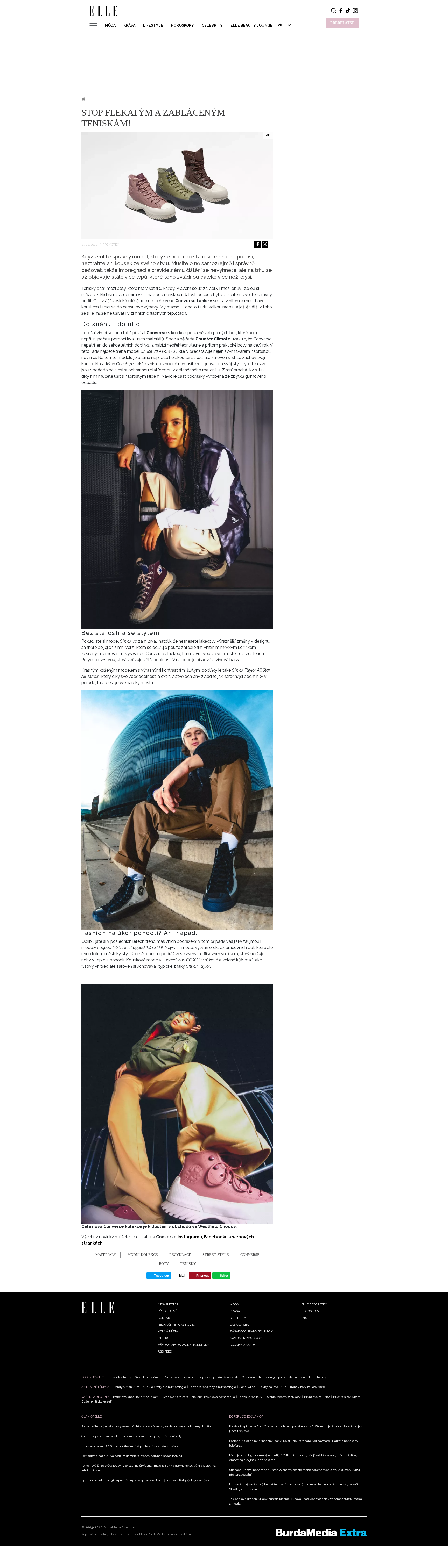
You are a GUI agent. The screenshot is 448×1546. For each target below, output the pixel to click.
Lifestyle (153, 25)
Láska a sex (239, 1324)
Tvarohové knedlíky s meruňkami (136, 1397)
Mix (304, 1318)
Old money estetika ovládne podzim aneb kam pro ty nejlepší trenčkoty (131, 1436)
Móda (110, 25)
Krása (129, 25)
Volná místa (168, 1331)
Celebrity (212, 25)
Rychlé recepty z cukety (283, 1397)
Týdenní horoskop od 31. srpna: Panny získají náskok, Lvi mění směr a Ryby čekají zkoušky (145, 1480)
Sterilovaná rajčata (175, 1397)
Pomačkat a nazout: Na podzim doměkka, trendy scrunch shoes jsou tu (131, 1456)
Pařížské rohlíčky (250, 1397)
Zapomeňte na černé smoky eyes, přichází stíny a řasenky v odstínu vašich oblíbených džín (146, 1426)
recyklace (180, 1255)
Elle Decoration (314, 1304)
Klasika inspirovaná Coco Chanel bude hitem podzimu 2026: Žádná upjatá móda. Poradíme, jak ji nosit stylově (295, 1429)
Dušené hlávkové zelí (96, 1401)
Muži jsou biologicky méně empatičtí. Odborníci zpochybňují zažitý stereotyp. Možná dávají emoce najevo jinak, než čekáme (293, 1458)
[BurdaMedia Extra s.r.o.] (321, 1532)
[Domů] (97, 1307)
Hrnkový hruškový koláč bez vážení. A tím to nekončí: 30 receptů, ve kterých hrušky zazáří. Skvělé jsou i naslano (294, 1487)
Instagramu (190, 1236)
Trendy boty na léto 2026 (307, 1387)
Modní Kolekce (143, 1255)
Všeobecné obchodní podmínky (183, 1345)
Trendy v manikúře (126, 1387)
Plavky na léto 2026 (272, 1387)
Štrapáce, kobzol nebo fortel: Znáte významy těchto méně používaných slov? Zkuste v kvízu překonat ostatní (294, 1472)
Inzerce (164, 1338)
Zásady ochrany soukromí (252, 1331)
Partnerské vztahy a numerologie (212, 1387)
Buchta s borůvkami (347, 1397)
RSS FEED (165, 1351)
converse (250, 1255)
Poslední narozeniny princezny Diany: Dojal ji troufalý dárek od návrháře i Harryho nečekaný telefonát (293, 1443)
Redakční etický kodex (176, 1324)
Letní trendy (317, 1377)
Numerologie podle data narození (282, 1377)
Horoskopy (182, 25)
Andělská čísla (228, 1377)
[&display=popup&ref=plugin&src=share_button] (257, 244)
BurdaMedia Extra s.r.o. (119, 1527)
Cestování (249, 1377)
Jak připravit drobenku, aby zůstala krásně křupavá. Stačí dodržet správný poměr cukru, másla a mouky (295, 1501)
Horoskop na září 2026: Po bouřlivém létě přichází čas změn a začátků (130, 1446)
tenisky (188, 1264)
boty (164, 1264)
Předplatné (167, 1311)
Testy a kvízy (205, 1377)
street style (215, 1255)
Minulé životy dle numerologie (164, 1387)
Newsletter (168, 1304)
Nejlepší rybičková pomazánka (213, 1397)
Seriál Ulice (247, 1387)
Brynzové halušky (317, 1397)
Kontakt (165, 1318)
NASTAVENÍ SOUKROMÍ (246, 1338)
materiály (105, 1255)
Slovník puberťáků (147, 1377)
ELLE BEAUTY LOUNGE (251, 25)
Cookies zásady (242, 1345)
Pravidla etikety (120, 1377)
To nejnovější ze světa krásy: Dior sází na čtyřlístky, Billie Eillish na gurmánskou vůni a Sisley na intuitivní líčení (148, 1468)
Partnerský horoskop (178, 1377)
